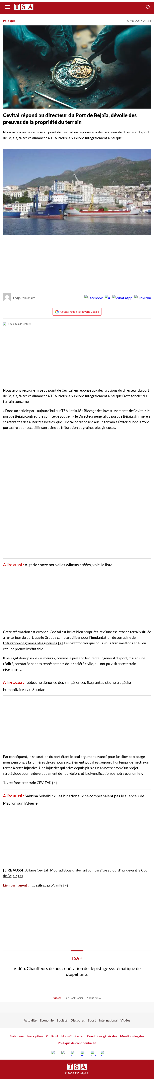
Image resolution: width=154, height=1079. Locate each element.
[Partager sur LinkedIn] (142, 298)
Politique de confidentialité (77, 1043)
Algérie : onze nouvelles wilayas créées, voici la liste (68, 564)
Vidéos (57, 997)
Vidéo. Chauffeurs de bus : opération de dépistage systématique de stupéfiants (77, 971)
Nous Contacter (72, 1036)
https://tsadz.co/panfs (45, 885)
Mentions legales (132, 1036)
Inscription (35, 1036)
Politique (9, 20)
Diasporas (78, 1020)
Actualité (30, 1020)
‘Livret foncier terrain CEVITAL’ (27, 782)
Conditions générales (102, 1036)
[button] (147, 7)
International (108, 1020)
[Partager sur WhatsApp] (122, 298)
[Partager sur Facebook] (93, 298)
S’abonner (17, 1036)
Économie (47, 1020)
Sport (92, 1020)
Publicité (52, 1036)
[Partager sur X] (107, 298)
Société (62, 1020)
